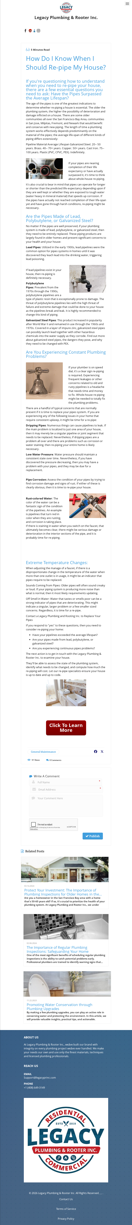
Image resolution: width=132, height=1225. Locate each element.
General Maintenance (43, 751)
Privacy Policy (66, 1218)
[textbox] (66, 17)
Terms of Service (66, 1209)
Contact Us (66, 1199)
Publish (94, 836)
